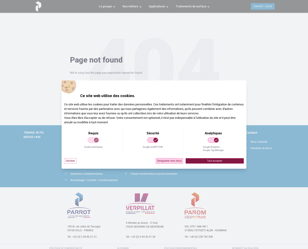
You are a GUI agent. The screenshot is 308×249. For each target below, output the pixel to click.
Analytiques (213, 133)
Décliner (70, 160)
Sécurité (153, 133)
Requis (93, 133)
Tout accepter (214, 160)
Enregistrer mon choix (169, 160)
